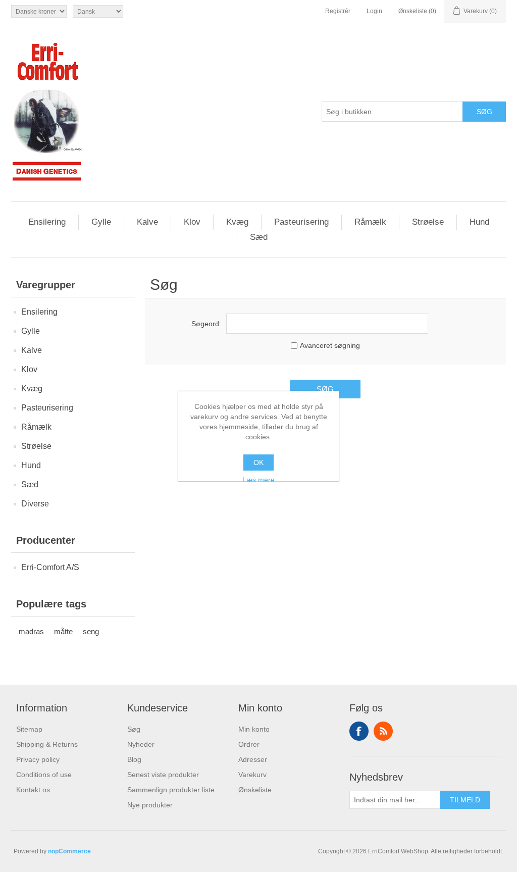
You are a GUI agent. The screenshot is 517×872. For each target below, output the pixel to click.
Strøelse (428, 222)
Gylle (101, 222)
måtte (63, 631)
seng (91, 631)
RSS (383, 731)
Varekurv (252, 775)
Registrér (337, 11)
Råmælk (370, 222)
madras (31, 631)
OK (258, 462)
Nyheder (140, 744)
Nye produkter (150, 805)
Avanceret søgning (330, 345)
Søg (133, 729)
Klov (192, 222)
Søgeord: (206, 324)
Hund (479, 222)
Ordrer (249, 744)
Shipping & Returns (47, 744)
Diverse (35, 503)
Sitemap (29, 729)
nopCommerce (69, 851)
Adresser (252, 759)
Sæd (259, 237)
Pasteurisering (301, 222)
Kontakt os (33, 790)
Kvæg (237, 222)
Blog (134, 759)
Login (374, 11)
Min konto (254, 729)
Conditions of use (44, 775)
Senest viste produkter (163, 775)
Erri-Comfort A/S (50, 567)
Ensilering (47, 222)
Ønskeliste (255, 790)
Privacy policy (38, 759)
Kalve (147, 222)
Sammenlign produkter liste (171, 790)
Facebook (359, 731)
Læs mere (258, 480)
